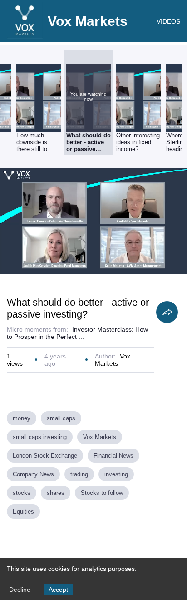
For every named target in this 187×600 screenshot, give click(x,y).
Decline (19, 589)
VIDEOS (168, 21)
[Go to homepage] (25, 36)
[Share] (167, 312)
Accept (58, 589)
